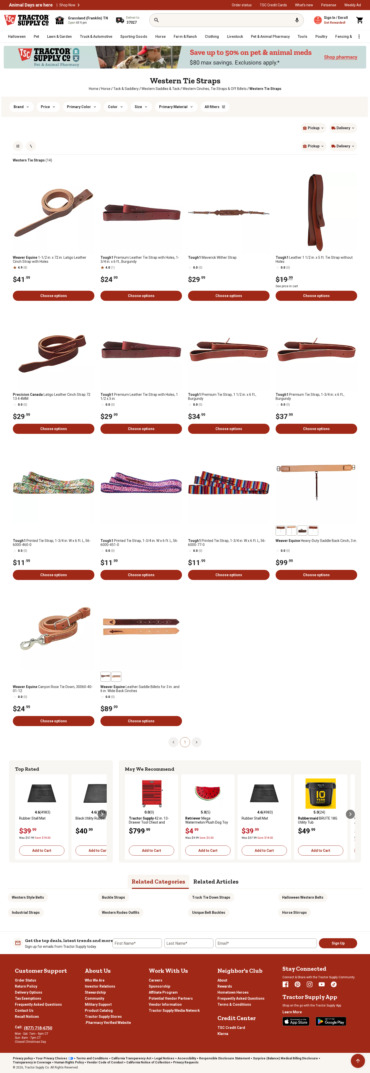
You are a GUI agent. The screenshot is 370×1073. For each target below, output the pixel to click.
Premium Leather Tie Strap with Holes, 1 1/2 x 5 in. (139, 397)
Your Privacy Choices (51, 1058)
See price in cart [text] (287, 286)
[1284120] (313, 531)
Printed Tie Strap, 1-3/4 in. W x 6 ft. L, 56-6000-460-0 (52, 543)
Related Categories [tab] (158, 881)
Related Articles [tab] (216, 881)
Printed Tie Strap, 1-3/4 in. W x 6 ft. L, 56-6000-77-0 (227, 543)
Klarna (222, 1034)
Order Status (25, 980)
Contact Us (24, 1011)
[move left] (19, 814)
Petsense (328, 5)
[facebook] (285, 984)
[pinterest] (297, 984)
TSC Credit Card (231, 1028)
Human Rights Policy (69, 1062)
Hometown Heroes (233, 992)
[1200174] (116, 677)
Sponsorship (159, 986)
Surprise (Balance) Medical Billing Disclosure (285, 1058)
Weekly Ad (352, 5)
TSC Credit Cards (273, 5)
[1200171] (302, 531)
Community (94, 998)
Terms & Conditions (234, 1004)
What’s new (304, 5)
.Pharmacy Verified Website (108, 1023)
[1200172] (291, 531)
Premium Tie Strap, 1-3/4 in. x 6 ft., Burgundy (310, 397)
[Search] (157, 20)
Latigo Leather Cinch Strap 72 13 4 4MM (51, 397)
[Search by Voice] (297, 20)
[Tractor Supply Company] (26, 20)
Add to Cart (41, 851)
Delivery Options (28, 992)
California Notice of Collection (148, 1062)
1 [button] (185, 742)
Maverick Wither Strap (212, 257)
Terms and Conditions (92, 1058)
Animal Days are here (31, 5)
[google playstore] (331, 1021)
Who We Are (94, 980)
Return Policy (26, 986)
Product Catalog (99, 1011)
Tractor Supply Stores (103, 1017)
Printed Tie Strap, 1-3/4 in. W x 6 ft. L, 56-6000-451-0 (139, 543)
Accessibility (186, 1058)
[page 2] (196, 742)
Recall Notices (27, 1017)
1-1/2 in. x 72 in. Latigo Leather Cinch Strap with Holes (49, 259)
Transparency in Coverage (32, 1062)
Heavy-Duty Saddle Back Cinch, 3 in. (316, 541)
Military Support (98, 1004)
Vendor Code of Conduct (105, 1062)
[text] (265, 89)
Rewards (224, 986)
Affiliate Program (163, 992)
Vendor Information (165, 1004)
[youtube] (322, 984)
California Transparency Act (131, 1058)
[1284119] (281, 531)
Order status (242, 5)
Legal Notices (164, 1058)
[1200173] (105, 677)
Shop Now (67, 5)
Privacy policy (23, 1058)
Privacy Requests (186, 1062)
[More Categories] (359, 36)
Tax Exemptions (28, 998)
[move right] (102, 814)
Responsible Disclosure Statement (224, 1058)
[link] (93, 89)
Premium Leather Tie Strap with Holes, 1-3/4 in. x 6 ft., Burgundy (139, 259)
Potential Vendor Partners (171, 998)
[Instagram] (310, 984)
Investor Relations (100, 986)
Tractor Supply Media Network (174, 1011)
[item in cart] (360, 20)
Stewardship (95, 992)
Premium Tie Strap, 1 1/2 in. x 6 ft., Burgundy (222, 397)
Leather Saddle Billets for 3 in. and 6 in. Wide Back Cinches (139, 689)
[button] (79, 5)
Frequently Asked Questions (38, 1004)
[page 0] (173, 742)
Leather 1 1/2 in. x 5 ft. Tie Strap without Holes (314, 259)
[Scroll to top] (358, 1061)
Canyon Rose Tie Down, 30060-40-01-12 (53, 689)
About (222, 980)
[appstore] (296, 1021)
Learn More (292, 1012)
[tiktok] (334, 984)
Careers (155, 980)
